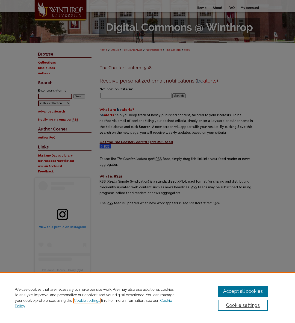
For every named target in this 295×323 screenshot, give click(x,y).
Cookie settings (87, 300)
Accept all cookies (243, 291)
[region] (147, 297)
